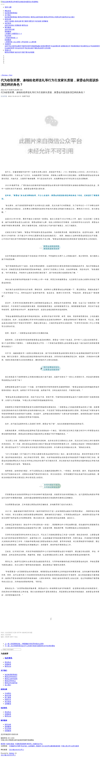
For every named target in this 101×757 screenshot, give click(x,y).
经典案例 (8, 40)
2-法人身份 (16, 42)
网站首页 (8, 11)
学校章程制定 (75, 46)
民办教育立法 (85, 46)
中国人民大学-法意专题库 (70, 746)
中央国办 (11, 21)
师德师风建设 (36, 46)
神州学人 (29, 744)
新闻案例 (8, 31)
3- (19, 33)
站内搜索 (31, 52)
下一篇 (30, 646)
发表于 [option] (26, 96)
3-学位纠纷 (24, 42)
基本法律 (18, 21)
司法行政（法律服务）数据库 (31, 746)
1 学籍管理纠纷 (10, 38)
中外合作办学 (19, 48)
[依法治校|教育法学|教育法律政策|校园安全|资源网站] (50, 2)
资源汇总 (8, 50)
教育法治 (25, 25)
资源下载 (24, 52)
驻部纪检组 (10, 744)
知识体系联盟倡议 (11, 13)
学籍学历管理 (26, 46)
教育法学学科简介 (24, 17)
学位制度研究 (95, 46)
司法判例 (8, 35)
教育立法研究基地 (37, 17)
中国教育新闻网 (20, 744)
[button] (4, 75)
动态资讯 (8, 23)
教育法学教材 (9, 52)
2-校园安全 (15, 33)
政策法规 (8, 19)
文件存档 (47, 48)
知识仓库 (18, 52)
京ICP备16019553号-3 (16, 749)
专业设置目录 (55, 46)
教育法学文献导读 (61, 17)
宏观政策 (18, 25)
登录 (6, 7)
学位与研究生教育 (14, 46)
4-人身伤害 (32, 42)
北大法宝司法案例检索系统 (50, 746)
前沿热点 (11, 25)
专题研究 (8, 44)
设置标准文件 (65, 46)
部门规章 (25, 21)
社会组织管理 (9, 48)
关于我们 (8, 15)
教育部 (3, 744)
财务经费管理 (45, 46)
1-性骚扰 (8, 33)
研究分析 (11, 29)
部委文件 (31, 21)
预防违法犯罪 (39, 48)
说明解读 (45, 21)
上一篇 (24, 644)
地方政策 (38, 21)
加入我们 (71, 17)
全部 (6, 21)
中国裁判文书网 (14, 746)
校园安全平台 (38, 744)
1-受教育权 (8, 42)
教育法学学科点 (49, 17)
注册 (9, 7)
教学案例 (8, 27)
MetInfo (11, 753)
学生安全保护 (29, 48)
